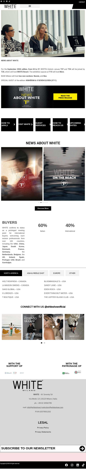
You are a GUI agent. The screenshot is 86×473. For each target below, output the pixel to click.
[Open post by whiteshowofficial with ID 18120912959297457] (11, 327)
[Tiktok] (9, 1)
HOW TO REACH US (58, 124)
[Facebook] (1, 1)
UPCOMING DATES (75, 124)
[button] (30, 6)
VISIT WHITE (24, 124)
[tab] (11, 273)
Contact (82, 2)
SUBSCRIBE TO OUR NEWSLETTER (28, 448)
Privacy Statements (43, 432)
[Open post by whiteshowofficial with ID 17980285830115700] (74, 327)
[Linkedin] (6, 1)
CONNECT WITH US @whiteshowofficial (43, 306)
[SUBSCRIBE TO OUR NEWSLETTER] (82, 448)
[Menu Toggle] (61, 6)
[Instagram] (4, 1)
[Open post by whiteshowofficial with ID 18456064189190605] (32, 327)
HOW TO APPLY (5, 124)
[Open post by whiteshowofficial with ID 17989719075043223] (53, 327)
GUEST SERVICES (40, 124)
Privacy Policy (43, 427)
